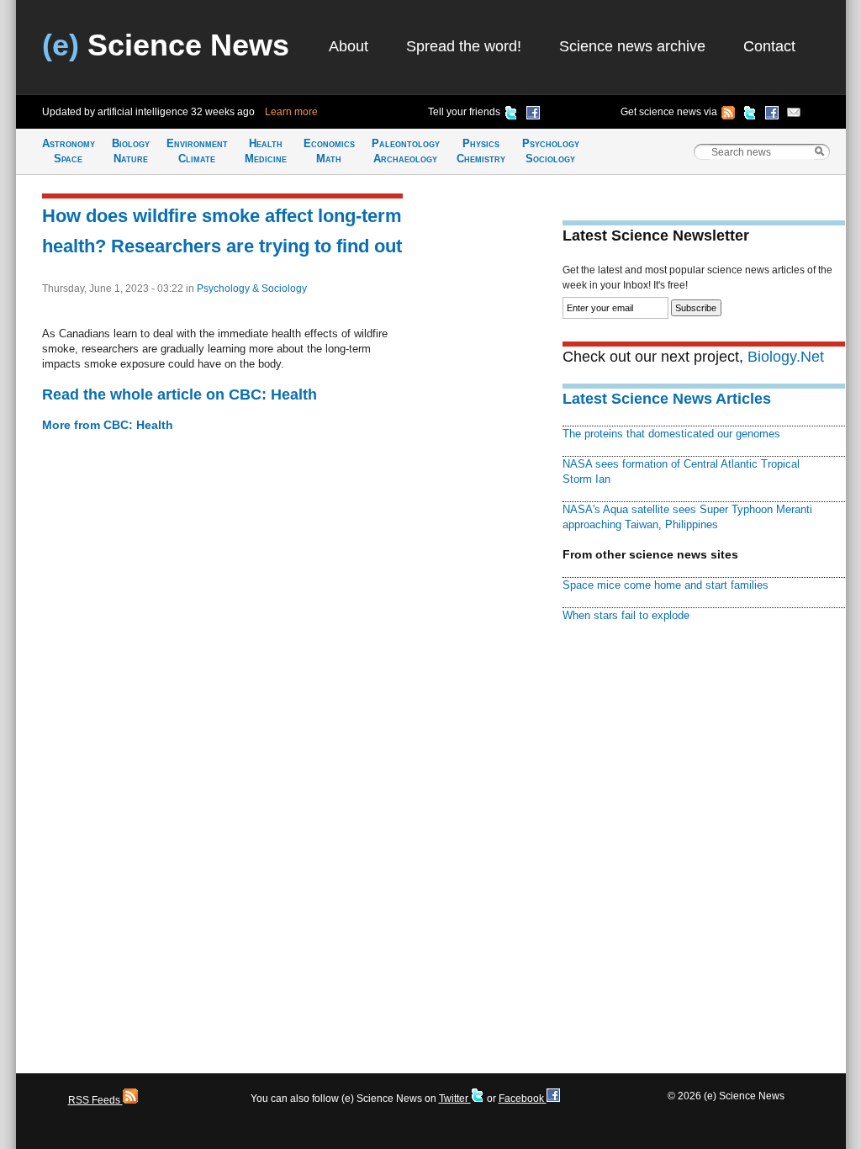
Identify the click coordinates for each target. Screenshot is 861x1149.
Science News (165, 45)
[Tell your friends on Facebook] (533, 115)
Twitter (455, 1098)
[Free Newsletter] (794, 115)
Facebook (523, 1098)
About (348, 46)
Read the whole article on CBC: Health (179, 394)
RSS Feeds (95, 1100)
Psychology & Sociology (252, 288)
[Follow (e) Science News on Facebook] (772, 115)
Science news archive (632, 46)
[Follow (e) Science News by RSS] (728, 115)
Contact (769, 46)
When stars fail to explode (626, 615)
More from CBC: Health (107, 425)
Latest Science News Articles (667, 398)
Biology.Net (785, 356)
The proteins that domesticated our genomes (671, 433)
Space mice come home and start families (666, 585)
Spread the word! (463, 46)
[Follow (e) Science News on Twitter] (750, 115)
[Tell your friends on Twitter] (511, 115)
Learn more (291, 112)
